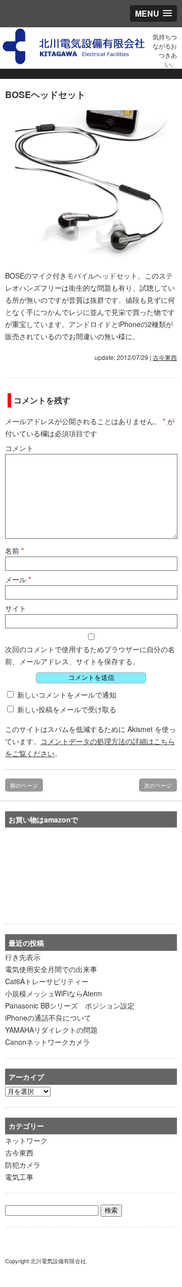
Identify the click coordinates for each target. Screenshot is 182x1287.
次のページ (158, 785)
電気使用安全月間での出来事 (51, 969)
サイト (15, 608)
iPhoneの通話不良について (48, 1018)
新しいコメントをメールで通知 (66, 695)
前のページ (24, 785)
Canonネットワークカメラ (47, 1042)
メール (18, 579)
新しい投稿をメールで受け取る (66, 709)
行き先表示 (22, 957)
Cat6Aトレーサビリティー (46, 981)
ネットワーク (26, 1140)
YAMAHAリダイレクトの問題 (51, 1030)
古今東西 (165, 357)
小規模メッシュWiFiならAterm (53, 993)
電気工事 (19, 1177)
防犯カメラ (22, 1165)
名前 (14, 550)
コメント (19, 448)
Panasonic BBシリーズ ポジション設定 (69, 1005)
